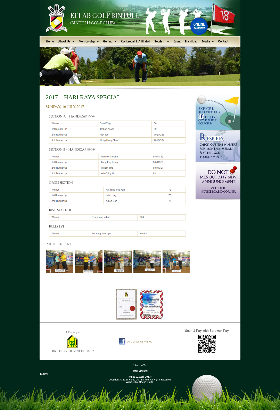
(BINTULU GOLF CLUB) (92, 23)
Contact (223, 41)
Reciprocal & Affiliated (135, 41)
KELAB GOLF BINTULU (105, 15)
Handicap (191, 41)
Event (177, 41)
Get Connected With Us (139, 341)
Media (206, 41)
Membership (87, 41)
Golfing (107, 41)
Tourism (160, 41)
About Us (64, 41)
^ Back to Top (140, 365)
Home (50, 41)
